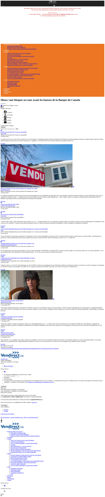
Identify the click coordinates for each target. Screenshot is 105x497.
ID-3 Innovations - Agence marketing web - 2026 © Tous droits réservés (19, 417)
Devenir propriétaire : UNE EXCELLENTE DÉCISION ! (22, 63)
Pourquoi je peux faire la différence (16, 47)
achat (4, 348)
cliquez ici (34, 402)
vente (57, 348)
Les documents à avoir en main (15, 72)
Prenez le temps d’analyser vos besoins (17, 62)
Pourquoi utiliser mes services (11, 44)
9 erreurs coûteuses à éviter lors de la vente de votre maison (22, 68)
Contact (6, 93)
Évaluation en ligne (12, 83)
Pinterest (9, 117)
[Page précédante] (2, 345)
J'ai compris (4, 405)
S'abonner (3, 386)
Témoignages (7, 91)
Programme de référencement (14, 46)
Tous (2, 348)
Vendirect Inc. (4, 359)
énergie (19, 348)
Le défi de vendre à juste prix (14, 77)
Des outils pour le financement (15, 60)
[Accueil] (51, 1)
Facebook (9, 112)
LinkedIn (9, 120)
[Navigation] (49, 1)
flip (33, 348)
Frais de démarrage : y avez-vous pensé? (17, 59)
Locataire (9, 57)
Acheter (6, 52)
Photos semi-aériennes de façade (15, 71)
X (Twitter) (10, 115)
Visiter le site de (7, 414)
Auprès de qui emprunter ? (14, 55)
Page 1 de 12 (6, 345)
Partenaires (7, 88)
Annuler (3, 127)
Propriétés (6, 50)
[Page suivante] (10, 345)
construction (9, 348)
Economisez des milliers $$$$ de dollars (17, 69)
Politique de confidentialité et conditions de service (41, 382)
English (54, 1)
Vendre (6, 66)
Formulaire (7, 377)
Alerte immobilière (12, 84)
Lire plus (3, 143)
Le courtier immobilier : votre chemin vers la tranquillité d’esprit (23, 74)
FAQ (8, 87)
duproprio (14, 348)
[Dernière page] (12, 345)
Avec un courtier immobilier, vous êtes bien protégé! (20, 56)
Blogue (6, 90)
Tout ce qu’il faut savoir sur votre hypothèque (19, 53)
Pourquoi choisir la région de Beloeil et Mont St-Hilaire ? (22, 49)
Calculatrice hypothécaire (13, 85)
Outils (5, 80)
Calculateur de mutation (13, 81)
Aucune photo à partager (7, 125)
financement (29, 348)
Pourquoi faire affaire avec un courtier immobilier (20, 65)
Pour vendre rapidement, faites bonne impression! (20, 75)
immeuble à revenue (39, 348)
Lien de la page (8, 379)
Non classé (53, 348)
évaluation (23, 348)
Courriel (9, 123)
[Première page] (1, 345)
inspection (47, 348)
